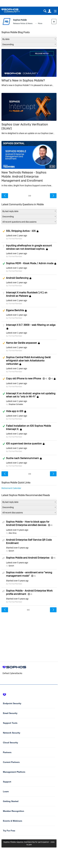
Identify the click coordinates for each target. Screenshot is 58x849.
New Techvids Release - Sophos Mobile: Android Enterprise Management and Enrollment (23, 176)
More (40, 23)
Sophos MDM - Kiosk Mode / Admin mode (29, 263)
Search (45, 11)
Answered (3, 263)
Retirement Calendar (11, 488)
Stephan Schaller (16, 404)
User (49, 11)
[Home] (14, 10)
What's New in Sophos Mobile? (23, 80)
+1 (52, 379)
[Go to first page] (28, 609)
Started (17, 547)
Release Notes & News (23, 23)
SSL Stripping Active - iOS (21, 231)
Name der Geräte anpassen (21, 342)
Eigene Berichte (15, 310)
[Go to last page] (29, 195)
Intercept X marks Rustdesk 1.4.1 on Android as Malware (26, 294)
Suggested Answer (3, 231)
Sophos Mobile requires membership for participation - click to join (29, 843)
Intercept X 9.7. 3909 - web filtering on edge (30, 324)
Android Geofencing (17, 277)
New (53, 21)
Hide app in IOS (14, 411)
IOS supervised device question (24, 443)
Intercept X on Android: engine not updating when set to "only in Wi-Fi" (30, 395)
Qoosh (11, 550)
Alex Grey (13, 533)
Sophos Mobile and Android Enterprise (27, 557)
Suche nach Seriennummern (22, 458)
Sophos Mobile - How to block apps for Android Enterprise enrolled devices (27, 523)
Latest (16, 235)
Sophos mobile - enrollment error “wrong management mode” (29, 574)
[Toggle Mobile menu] (54, 11)
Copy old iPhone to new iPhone (23, 378)
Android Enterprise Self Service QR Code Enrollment (29, 541)
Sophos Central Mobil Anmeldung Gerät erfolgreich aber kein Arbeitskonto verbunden (28, 360)
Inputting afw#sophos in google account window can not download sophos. (29, 247)
